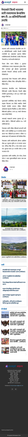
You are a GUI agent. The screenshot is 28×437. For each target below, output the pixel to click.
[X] (12, 169)
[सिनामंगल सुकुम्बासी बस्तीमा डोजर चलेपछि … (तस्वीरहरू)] (5, 341)
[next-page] (26, 188)
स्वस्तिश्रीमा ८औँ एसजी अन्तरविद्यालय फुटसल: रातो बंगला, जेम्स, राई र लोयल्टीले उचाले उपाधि (14, 201)
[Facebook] (10, 169)
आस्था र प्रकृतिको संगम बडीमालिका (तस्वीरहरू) (14, 257)
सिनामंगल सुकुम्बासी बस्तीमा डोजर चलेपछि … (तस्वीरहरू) (18, 341)
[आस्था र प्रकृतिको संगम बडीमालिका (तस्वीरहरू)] (14, 246)
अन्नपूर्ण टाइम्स (7, 25)
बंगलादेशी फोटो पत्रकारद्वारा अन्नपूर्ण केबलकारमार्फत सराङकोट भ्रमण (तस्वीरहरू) (14, 229)
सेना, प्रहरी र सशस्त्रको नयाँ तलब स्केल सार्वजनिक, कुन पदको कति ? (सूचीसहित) (17, 323)
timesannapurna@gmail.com (16, 385)
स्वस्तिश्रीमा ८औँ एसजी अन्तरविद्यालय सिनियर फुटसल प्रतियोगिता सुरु (12, 302)
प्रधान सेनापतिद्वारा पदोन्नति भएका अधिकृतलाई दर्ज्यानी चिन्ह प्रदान (11, 289)
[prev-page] (2, 188)
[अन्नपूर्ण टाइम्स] (3, 25)
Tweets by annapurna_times (7, 430)
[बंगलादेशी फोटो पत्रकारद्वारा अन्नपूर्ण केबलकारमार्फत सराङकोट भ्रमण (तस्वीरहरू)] (14, 217)
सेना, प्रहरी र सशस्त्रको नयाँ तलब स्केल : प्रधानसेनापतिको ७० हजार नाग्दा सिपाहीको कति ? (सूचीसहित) (18, 332)
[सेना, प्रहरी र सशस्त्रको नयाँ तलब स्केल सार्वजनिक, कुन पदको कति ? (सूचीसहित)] (5, 323)
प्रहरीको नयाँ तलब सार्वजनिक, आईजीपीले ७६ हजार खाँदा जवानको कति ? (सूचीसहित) (18, 314)
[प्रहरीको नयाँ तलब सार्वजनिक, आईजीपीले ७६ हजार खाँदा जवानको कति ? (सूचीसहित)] (5, 314)
